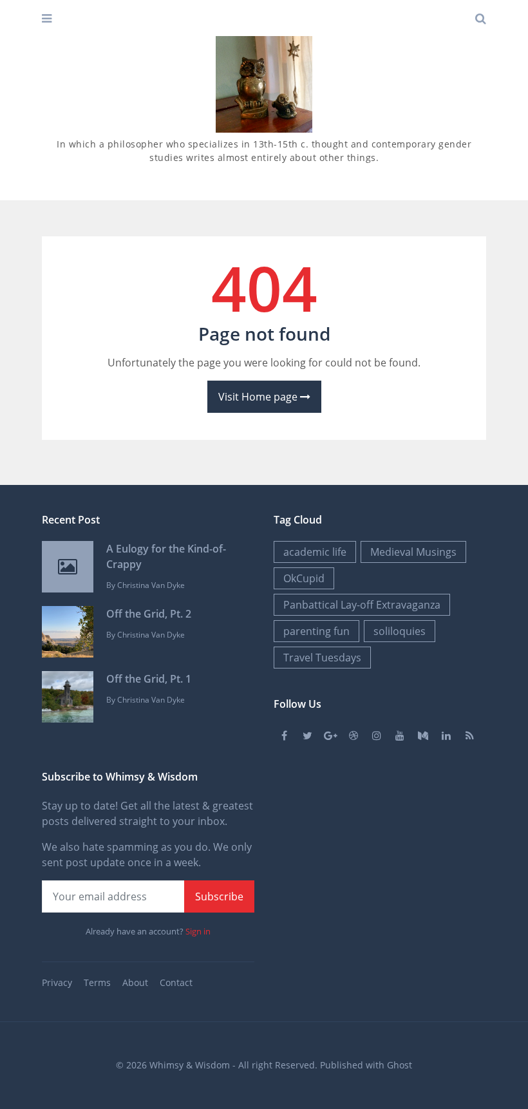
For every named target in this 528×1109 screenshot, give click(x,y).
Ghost (399, 1065)
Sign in (198, 931)
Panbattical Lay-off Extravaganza (361, 605)
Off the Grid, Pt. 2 (148, 614)
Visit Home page (259, 397)
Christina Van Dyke (151, 585)
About (135, 982)
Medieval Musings (413, 552)
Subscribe (219, 896)
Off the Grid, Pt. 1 (148, 679)
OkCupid (304, 578)
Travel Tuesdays (322, 657)
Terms (97, 982)
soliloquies (399, 631)
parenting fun (316, 631)
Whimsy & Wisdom (189, 1065)
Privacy (57, 982)
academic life (314, 552)
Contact (176, 982)
